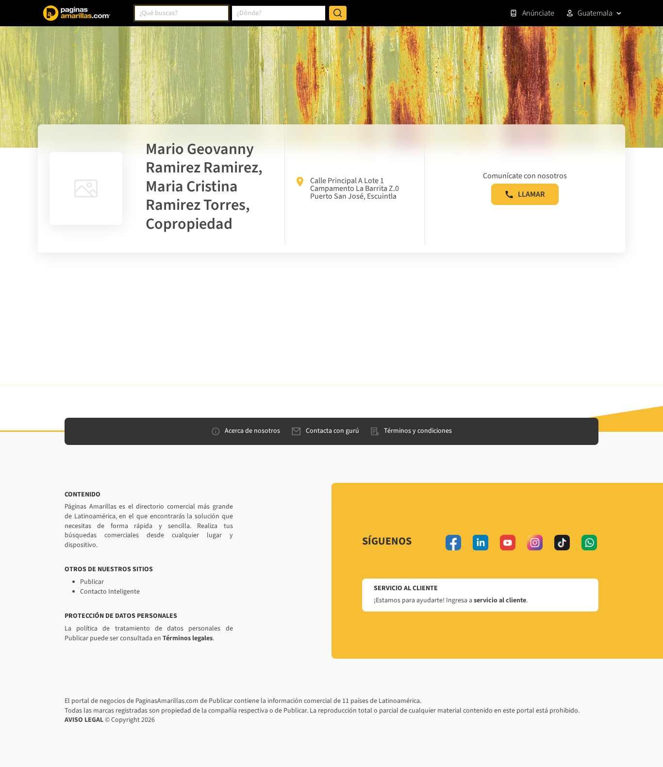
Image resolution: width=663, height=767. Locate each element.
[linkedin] (480, 542)
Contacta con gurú (332, 431)
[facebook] (453, 542)
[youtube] (507, 542)
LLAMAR (531, 194)
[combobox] (181, 13)
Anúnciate (538, 13)
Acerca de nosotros (252, 431)
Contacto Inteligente (110, 592)
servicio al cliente (500, 600)
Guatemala (595, 13)
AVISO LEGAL (84, 720)
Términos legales (188, 638)
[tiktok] (562, 542)
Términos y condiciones (418, 431)
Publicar (92, 582)
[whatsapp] (589, 542)
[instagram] (535, 542)
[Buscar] (338, 13)
